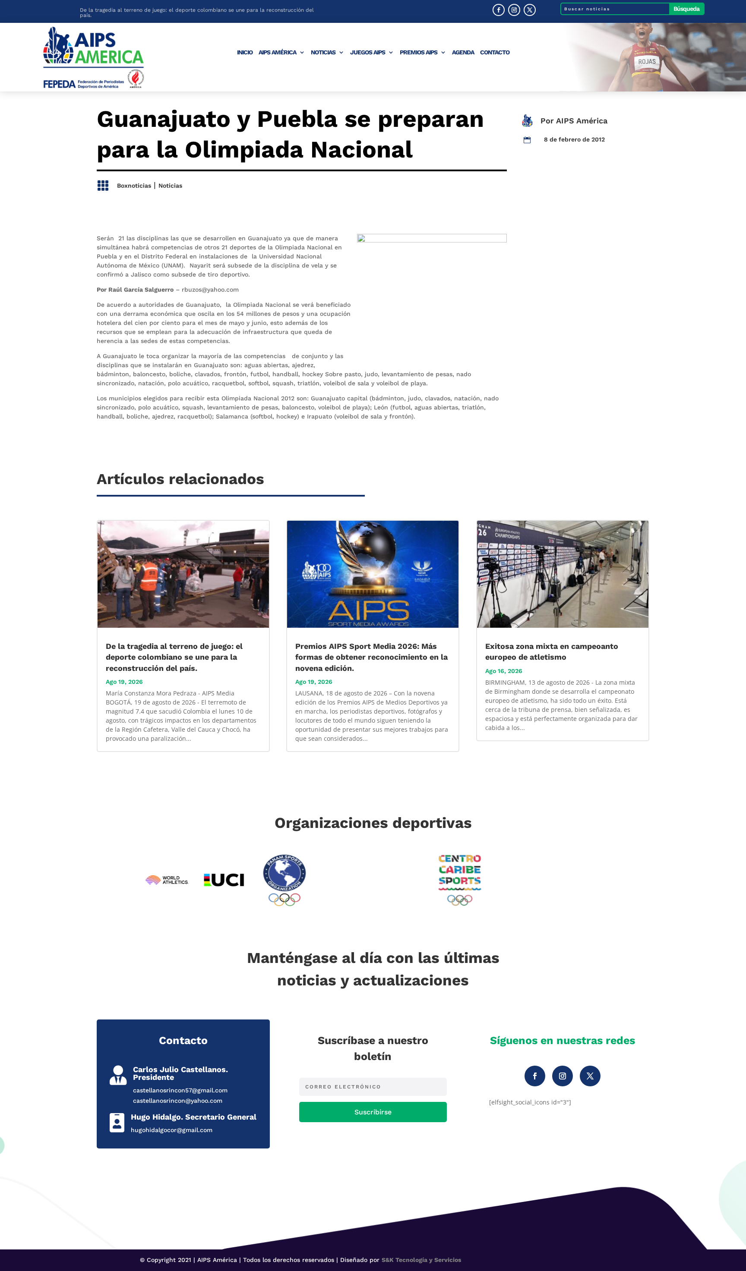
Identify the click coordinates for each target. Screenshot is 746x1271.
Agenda (463, 52)
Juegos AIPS (367, 52)
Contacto (494, 52)
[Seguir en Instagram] (514, 10)
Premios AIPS (418, 52)
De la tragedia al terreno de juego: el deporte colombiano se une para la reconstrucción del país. (197, 12)
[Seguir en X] (530, 10)
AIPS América (277, 52)
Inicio (245, 52)
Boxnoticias (134, 185)
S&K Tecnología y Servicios (421, 1259)
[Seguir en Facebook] (499, 10)
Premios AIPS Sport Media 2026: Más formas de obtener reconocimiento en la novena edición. (371, 657)
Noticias (323, 52)
